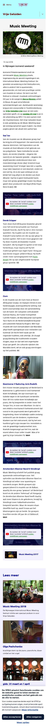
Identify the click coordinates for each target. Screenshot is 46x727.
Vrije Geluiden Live (14, 111)
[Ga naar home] (23, 4)
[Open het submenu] (43, 14)
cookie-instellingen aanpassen (22, 205)
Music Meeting (20, 75)
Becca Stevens (29, 99)
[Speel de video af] (23, 367)
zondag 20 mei (29, 114)
